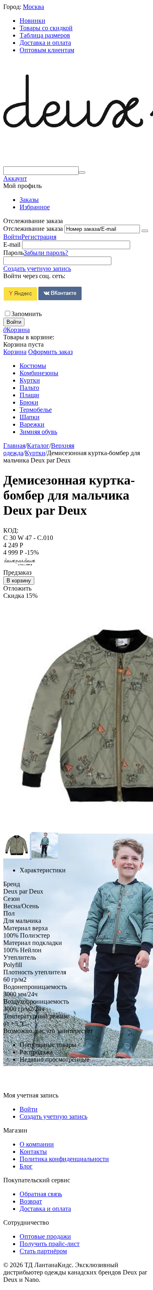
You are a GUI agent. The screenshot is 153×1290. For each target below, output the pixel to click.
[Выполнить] (145, 231)
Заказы (29, 199)
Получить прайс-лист (50, 1243)
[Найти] (82, 172)
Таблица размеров (45, 35)
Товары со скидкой (46, 27)
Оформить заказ (50, 351)
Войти (12, 236)
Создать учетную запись (37, 268)
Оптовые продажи (45, 1236)
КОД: (10, 530)
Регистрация (38, 236)
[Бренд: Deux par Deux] (19, 565)
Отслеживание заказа (33, 228)
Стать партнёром (43, 1251)
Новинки (32, 20)
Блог (26, 1166)
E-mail (11, 244)
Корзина (15, 351)
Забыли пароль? (46, 252)
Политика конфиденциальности (64, 1158)
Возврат (31, 1201)
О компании (37, 1144)
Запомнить (26, 313)
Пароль (13, 252)
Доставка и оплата (45, 42)
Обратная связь (41, 1193)
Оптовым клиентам (47, 49)
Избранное (35, 207)
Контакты (33, 1151)
